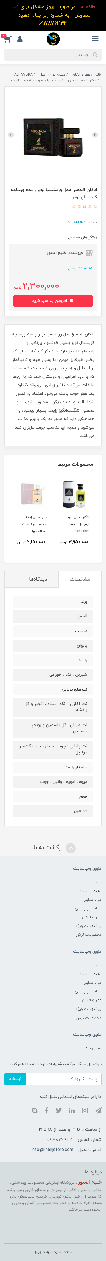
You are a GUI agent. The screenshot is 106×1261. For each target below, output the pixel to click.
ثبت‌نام (15, 1079)
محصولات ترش (89, 934)
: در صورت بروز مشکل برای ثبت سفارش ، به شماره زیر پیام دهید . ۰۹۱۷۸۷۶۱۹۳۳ (53, 15)
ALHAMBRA (77, 222)
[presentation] (95, 135)
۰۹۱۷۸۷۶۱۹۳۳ (60, 1140)
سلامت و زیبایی (88, 908)
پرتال (37, 1252)
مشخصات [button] (80, 579)
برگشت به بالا (47, 848)
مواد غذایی (93, 899)
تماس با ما (93, 1048)
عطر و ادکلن (92, 917)
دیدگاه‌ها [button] (38, 579)
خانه (98, 882)
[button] (10, 39)
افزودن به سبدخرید (50, 301)
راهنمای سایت (90, 891)
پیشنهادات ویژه (89, 926)
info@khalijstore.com (52, 1150)
